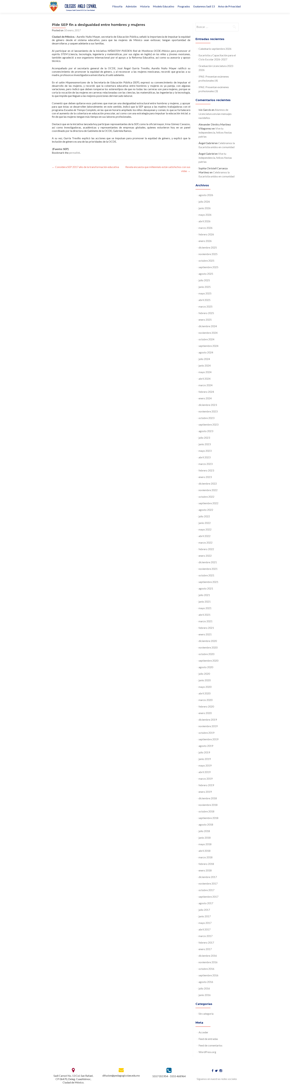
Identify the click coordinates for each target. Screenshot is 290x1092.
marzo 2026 (205, 227)
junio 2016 (205, 995)
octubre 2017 (206, 890)
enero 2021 (205, 634)
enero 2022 (205, 555)
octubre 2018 (206, 811)
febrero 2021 (206, 627)
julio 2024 (204, 358)
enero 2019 (205, 791)
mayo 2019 (205, 765)
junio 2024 (205, 365)
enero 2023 (205, 476)
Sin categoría (206, 1013)
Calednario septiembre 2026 (215, 48)
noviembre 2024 (208, 332)
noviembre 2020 (208, 647)
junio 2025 (205, 286)
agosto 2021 (206, 588)
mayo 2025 (205, 293)
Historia (145, 6)
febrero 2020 (206, 706)
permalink (74, 152)
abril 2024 (204, 378)
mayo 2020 (205, 686)
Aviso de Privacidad (229, 6)
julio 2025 (204, 280)
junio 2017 (205, 916)
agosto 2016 (206, 981)
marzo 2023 (205, 463)
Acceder (203, 1032)
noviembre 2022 (208, 490)
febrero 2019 (206, 785)
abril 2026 (204, 221)
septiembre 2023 (208, 424)
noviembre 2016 (208, 962)
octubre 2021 (206, 575)
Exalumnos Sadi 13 (204, 6)
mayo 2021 (205, 608)
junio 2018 (205, 837)
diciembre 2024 (208, 326)
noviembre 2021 (208, 568)
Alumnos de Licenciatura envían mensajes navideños (215, 113)
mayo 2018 (205, 844)
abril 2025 (204, 299)
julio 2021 (204, 595)
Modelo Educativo (163, 6)
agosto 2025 (206, 273)
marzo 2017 (205, 935)
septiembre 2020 (208, 660)
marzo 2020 (205, 699)
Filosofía (117, 6)
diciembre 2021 (208, 562)
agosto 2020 (206, 667)
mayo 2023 (205, 450)
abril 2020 (204, 693)
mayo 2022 (205, 529)
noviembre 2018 (208, 804)
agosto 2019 (206, 745)
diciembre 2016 (208, 955)
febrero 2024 (206, 391)
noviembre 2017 (208, 883)
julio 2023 (204, 437)
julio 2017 (204, 909)
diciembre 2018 (208, 798)
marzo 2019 (205, 778)
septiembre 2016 (208, 975)
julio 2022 (204, 516)
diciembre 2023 (208, 404)
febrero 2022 (206, 549)
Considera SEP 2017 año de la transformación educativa (85, 166)
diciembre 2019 (208, 719)
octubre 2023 (206, 417)
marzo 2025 (205, 306)
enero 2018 (205, 870)
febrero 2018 (206, 863)
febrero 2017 (206, 942)
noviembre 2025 (208, 254)
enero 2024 (205, 398)
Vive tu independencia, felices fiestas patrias (215, 132)
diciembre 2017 (208, 876)
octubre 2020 (206, 654)
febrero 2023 (206, 470)
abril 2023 (204, 457)
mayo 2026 (205, 214)
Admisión (131, 6)
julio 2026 (204, 201)
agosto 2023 (206, 431)
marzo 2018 (205, 857)
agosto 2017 (206, 903)
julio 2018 (204, 831)
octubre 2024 (206, 339)
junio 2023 (205, 444)
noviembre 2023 (208, 411)
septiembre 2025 (208, 267)
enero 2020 (205, 713)
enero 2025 (205, 319)
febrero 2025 (206, 313)
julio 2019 (204, 752)
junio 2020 (205, 680)
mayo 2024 (205, 372)
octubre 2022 (206, 496)
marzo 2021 (205, 621)
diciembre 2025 (208, 247)
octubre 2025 (206, 260)
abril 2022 (204, 536)
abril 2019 (204, 772)
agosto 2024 (206, 352)
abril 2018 (204, 850)
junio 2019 (205, 758)
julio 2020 (204, 673)
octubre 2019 (206, 732)
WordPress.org (207, 1051)
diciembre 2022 (208, 483)
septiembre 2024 (208, 345)
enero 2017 (205, 949)
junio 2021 (205, 601)
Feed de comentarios (210, 1045)
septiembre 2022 (208, 503)
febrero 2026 (206, 234)
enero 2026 (205, 240)
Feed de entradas (208, 1038)
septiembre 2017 (208, 896)
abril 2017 (204, 929)
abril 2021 (204, 614)
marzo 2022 (205, 542)
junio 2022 (205, 522)
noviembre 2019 (208, 726)
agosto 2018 (206, 824)
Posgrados (184, 6)
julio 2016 (204, 988)
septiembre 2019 (208, 739)
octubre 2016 (206, 968)
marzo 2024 (205, 385)
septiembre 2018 (208, 817)
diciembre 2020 (208, 640)
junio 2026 (205, 208)
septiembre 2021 (208, 581)
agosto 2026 (206, 195)
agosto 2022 (206, 509)
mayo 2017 (205, 922)
